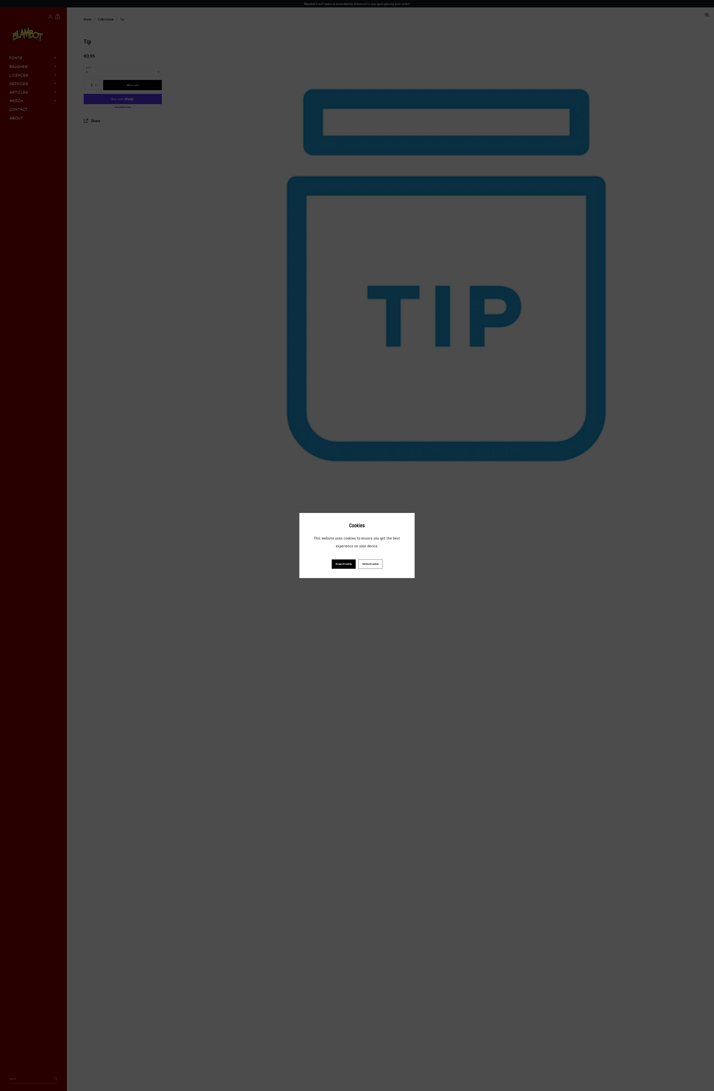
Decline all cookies (370, 564)
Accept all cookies (344, 564)
